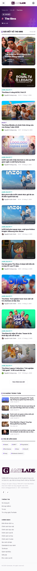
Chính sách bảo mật (8, 526)
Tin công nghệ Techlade (9, 512)
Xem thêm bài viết (18, 382)
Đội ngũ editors (6, 506)
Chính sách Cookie (7, 539)
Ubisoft (25, 449)
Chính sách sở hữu (7, 536)
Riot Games (7, 449)
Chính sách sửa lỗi (7, 533)
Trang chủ (5, 10)
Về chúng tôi (5, 503)
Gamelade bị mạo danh (9, 545)
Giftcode (4, 555)
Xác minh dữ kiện (7, 542)
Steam (5, 444)
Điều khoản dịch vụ (7, 523)
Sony (5, 453)
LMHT (14, 444)
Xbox (17, 449)
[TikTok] (7, 492)
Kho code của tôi (7, 558)
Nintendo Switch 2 (17, 453)
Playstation (24, 444)
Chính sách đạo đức (8, 529)
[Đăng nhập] (33, 3)
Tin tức (4, 509)
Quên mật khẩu (6, 551)
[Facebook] (3, 492)
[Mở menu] (4, 3)
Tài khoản (5, 548)
